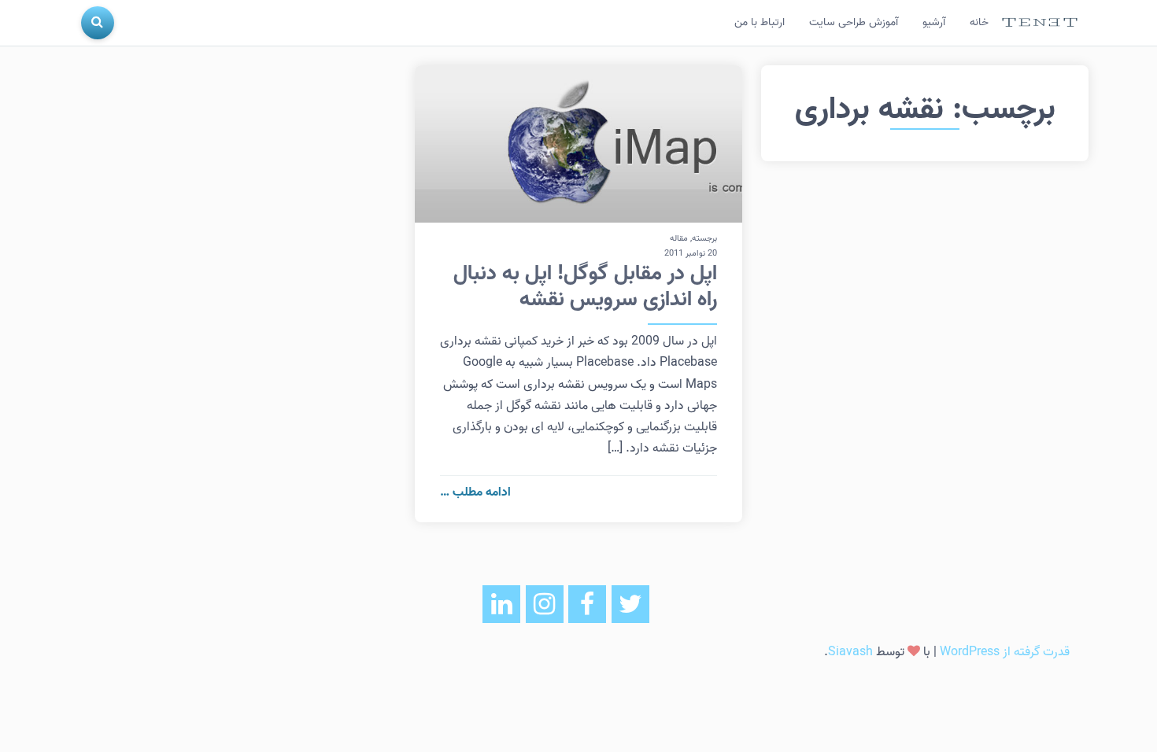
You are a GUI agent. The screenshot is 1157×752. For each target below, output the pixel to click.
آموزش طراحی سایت (853, 22)
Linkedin (501, 604)
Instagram (545, 604)
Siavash (850, 652)
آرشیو (933, 22)
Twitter (630, 604)
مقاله (679, 238)
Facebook (587, 604)
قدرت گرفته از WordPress (1005, 652)
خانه (979, 22)
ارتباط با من (759, 22)
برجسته (704, 238)
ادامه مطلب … (475, 492)
